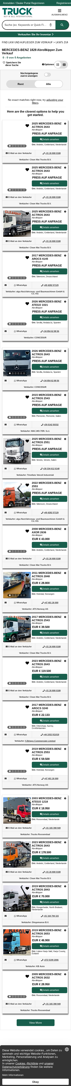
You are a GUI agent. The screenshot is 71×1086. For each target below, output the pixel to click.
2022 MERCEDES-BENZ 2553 (47, 484)
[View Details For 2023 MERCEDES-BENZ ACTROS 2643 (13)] (17, 673)
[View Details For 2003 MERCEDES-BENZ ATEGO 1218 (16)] (17, 810)
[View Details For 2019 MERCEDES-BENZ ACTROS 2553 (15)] (17, 761)
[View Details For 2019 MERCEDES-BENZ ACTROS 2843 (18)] (17, 898)
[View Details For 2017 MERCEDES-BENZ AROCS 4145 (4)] (17, 267)
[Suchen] (62, 24)
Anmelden (8, 3)
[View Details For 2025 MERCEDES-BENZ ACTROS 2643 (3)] (17, 224)
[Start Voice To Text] (51, 25)
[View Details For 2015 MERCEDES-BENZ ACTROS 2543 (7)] (17, 407)
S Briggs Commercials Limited (40, 741)
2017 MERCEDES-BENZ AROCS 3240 (47, 706)
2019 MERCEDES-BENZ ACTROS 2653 (47, 932)
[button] (48, 64)
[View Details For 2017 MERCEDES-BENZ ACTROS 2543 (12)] (17, 629)
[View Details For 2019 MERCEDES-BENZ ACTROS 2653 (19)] (17, 942)
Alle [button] (48, 84)
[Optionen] (65, 124)
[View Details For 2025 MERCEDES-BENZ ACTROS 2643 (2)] (17, 180)
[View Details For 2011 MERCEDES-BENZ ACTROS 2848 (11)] (17, 585)
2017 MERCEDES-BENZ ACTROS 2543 (47, 618)
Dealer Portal (23, 3)
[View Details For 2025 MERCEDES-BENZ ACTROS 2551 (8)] (17, 451)
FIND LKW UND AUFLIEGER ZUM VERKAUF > (29, 42)
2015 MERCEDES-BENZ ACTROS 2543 (47, 396)
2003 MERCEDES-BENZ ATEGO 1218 (47, 800)
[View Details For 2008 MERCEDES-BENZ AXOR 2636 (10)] (17, 541)
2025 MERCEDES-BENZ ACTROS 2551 (47, 440)
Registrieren (37, 3)
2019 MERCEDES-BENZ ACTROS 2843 (47, 888)
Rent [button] (21, 84)
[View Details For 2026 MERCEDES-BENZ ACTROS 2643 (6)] (17, 363)
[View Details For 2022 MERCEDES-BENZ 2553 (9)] (17, 495)
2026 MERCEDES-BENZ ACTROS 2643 (47, 352)
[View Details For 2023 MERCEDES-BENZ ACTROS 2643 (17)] (17, 854)
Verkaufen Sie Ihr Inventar (34, 35)
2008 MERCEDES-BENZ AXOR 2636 (47, 530)
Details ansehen (50, 139)
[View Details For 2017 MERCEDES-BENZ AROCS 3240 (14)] (17, 717)
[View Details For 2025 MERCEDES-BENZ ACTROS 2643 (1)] (17, 136)
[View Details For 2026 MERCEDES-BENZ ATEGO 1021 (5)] (17, 314)
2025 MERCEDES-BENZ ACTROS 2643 (47, 125)
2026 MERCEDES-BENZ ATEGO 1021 (47, 303)
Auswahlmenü (59, 15)
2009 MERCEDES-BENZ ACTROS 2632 (47, 976)
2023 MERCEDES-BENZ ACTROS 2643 (47, 662)
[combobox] (35, 24)
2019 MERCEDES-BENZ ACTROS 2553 (47, 750)
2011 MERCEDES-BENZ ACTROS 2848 (46, 574)
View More (35, 1022)
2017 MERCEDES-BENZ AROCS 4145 (47, 257)
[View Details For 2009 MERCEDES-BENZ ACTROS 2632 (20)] (17, 986)
